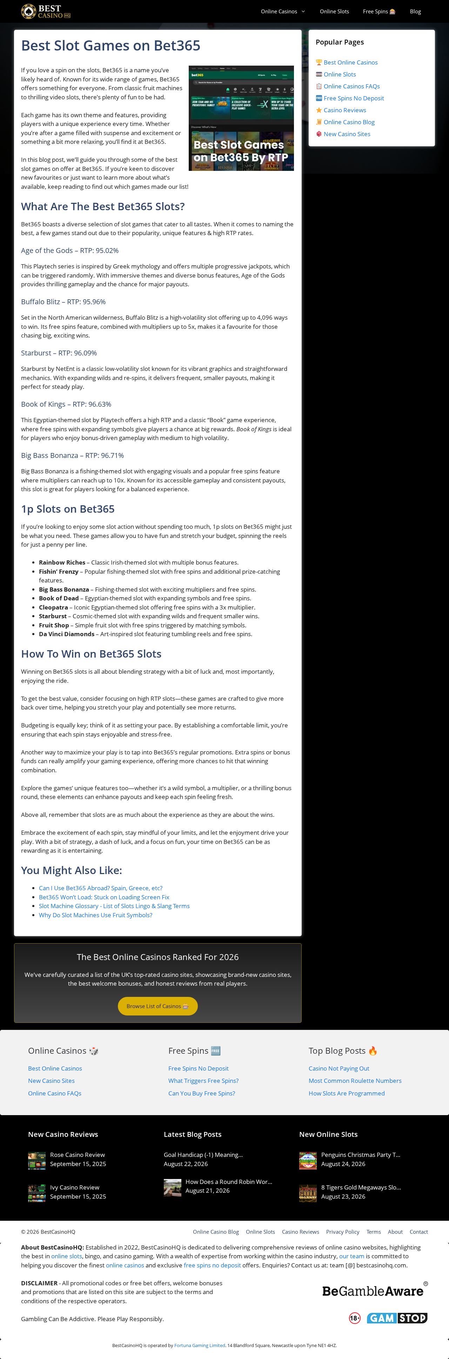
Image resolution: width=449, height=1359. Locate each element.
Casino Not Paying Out (339, 1068)
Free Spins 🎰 (379, 11)
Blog (415, 11)
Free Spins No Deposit (353, 98)
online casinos (125, 1265)
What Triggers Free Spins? (203, 1081)
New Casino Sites (347, 134)
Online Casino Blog (349, 122)
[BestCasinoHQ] (46, 11)
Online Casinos (279, 11)
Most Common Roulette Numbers (355, 1081)
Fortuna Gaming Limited (199, 1345)
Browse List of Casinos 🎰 (158, 1006)
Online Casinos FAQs (351, 86)
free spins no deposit (212, 1265)
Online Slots (334, 11)
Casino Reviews (344, 110)
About (395, 1231)
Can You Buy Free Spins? (201, 1093)
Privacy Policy (343, 1231)
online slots (66, 1256)
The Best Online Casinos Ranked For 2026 (158, 956)
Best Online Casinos (350, 62)
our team (351, 1256)
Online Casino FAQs (54, 1093)
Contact (419, 1231)
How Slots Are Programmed (347, 1093)
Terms (374, 1231)
